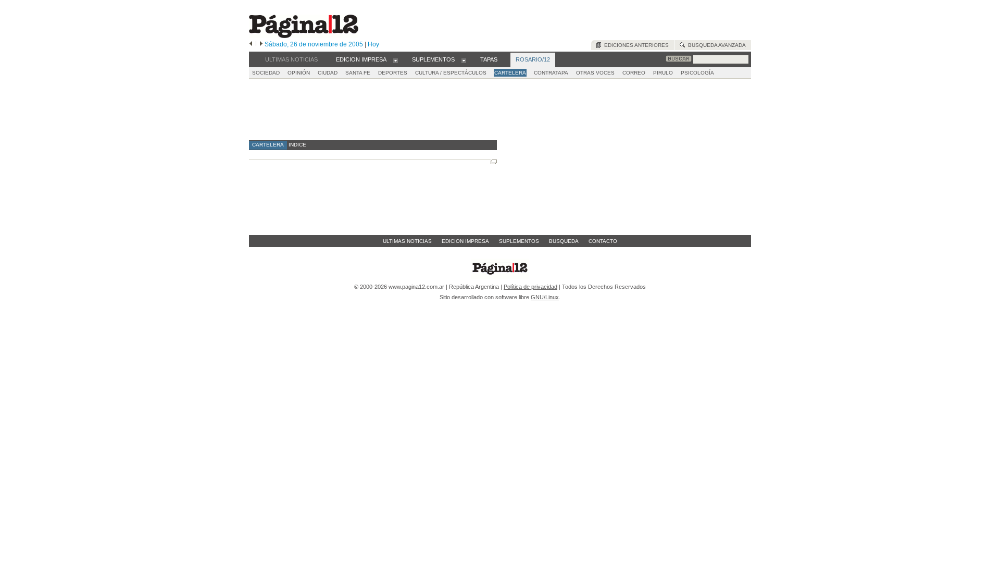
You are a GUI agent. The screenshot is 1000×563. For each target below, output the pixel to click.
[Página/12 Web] (303, 36)
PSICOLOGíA (697, 73)
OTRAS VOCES (595, 73)
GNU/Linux (545, 297)
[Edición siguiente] (261, 44)
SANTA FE (357, 73)
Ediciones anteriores (635, 45)
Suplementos (519, 241)
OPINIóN (299, 73)
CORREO (633, 73)
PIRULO (663, 73)
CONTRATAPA (551, 73)
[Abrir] (395, 60)
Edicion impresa (465, 241)
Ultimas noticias (407, 241)
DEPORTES (392, 73)
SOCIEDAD (266, 73)
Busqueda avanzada (715, 45)
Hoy (373, 44)
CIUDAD (328, 73)
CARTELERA (510, 73)
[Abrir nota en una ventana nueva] (494, 162)
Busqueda (564, 241)
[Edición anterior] (251, 44)
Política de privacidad (530, 287)
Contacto (603, 241)
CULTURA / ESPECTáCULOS (450, 73)
